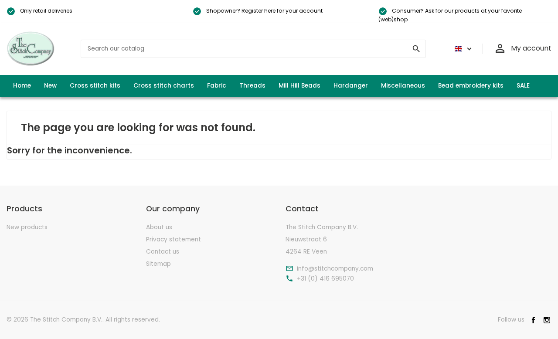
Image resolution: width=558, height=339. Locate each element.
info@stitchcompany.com (335, 268)
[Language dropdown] (461, 49)
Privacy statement (173, 239)
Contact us (162, 251)
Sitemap (158, 264)
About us (159, 227)
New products (27, 227)
